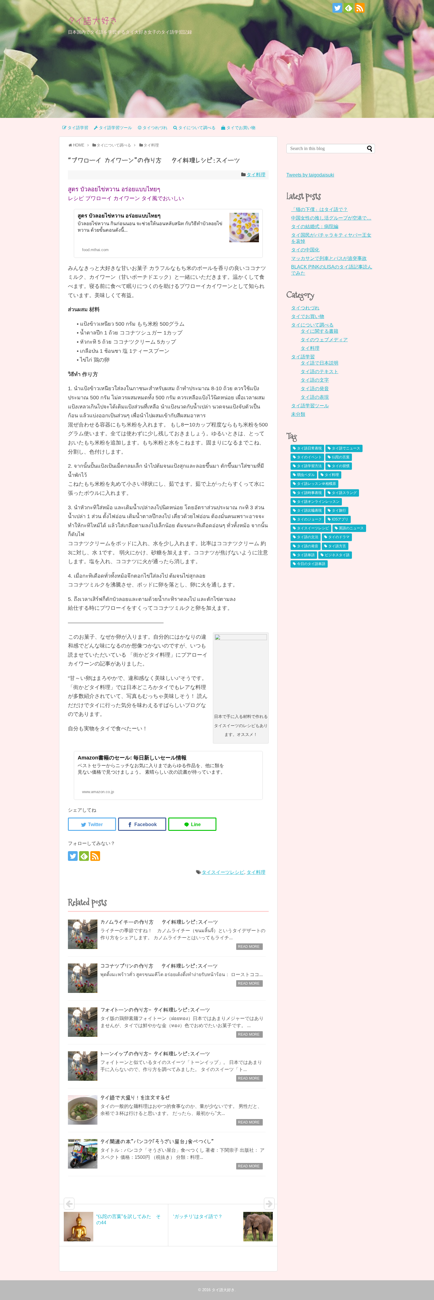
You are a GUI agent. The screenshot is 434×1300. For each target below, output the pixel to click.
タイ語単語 (306, 555)
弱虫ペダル (306, 475)
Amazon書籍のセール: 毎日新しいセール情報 (132, 758)
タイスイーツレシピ (223, 872)
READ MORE (249, 947)
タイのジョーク (309, 519)
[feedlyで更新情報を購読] (348, 8)
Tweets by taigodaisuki (310, 174)
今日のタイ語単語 (311, 564)
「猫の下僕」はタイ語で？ (319, 209)
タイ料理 (256, 174)
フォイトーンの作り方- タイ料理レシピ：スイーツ (155, 1010)
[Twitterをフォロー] (337, 8)
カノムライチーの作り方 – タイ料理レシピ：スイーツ (159, 922)
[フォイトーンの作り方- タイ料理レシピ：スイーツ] (82, 1022)
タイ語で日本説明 (319, 362)
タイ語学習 (303, 356)
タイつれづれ (305, 307)
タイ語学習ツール (310, 405)
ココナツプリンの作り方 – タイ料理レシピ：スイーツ (159, 966)
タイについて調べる (312, 324)
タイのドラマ (339, 537)
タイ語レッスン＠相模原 (316, 484)
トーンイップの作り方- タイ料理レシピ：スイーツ (155, 1054)
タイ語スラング (344, 493)
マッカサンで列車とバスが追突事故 (329, 258)
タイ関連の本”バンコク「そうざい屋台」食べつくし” (157, 1141)
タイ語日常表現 (309, 448)
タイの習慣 (341, 466)
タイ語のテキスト (319, 371)
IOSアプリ (340, 519)
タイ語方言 (337, 546)
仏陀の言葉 (341, 457)
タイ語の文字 (315, 380)
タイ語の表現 (315, 397)
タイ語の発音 (315, 388)
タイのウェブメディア (324, 339)
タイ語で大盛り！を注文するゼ (135, 1097)
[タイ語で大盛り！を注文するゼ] (82, 1110)
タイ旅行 (339, 510)
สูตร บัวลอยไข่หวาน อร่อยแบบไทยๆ (119, 216)
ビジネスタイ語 (337, 555)
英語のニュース (351, 528)
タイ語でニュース (346, 448)
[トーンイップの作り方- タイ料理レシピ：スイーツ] (82, 1066)
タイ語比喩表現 (309, 510)
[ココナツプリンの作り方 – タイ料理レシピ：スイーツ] (82, 978)
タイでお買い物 (307, 316)
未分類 (298, 414)
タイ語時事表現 (309, 493)
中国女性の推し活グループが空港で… (331, 217)
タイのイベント (309, 457)
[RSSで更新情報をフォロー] (360, 8)
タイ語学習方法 (309, 466)
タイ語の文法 (307, 537)
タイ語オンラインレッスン (318, 502)
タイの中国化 (305, 249)
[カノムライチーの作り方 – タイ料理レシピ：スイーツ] (82, 934)
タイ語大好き (93, 20)
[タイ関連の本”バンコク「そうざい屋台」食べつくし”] (82, 1154)
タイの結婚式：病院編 (314, 226)
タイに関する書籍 (319, 331)
